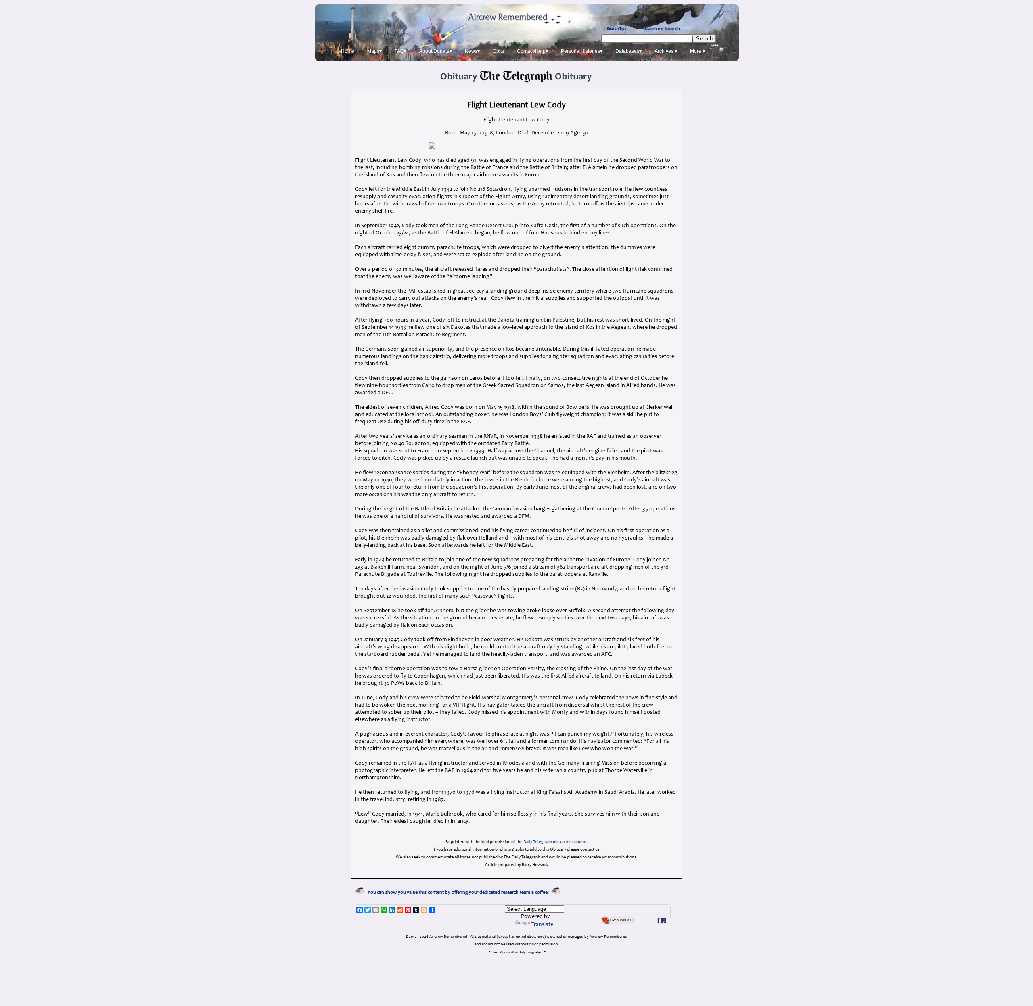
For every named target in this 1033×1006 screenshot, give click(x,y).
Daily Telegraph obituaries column (554, 842)
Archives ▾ (666, 51)
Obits (498, 51)
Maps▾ (374, 51)
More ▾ (697, 51)
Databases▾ (628, 51)
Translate (542, 925)
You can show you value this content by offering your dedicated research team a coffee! (459, 892)
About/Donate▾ (435, 51)
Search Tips (616, 29)
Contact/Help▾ (532, 51)
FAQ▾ (400, 51)
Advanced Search (661, 29)
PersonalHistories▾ (581, 51)
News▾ (472, 51)
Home (347, 51)
